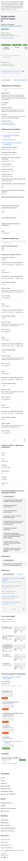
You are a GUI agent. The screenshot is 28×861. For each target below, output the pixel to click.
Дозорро (3, 805)
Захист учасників (5, 825)
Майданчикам (5, 822)
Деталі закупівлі (6, 80)
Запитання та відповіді (7, 830)
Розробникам (4, 820)
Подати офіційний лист (6, 847)
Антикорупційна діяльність (8, 828)
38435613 (3, 104)
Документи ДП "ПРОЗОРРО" (8, 794)
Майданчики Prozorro (7, 803)
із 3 (14, 609)
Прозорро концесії (6, 788)
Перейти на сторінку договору (9, 763)
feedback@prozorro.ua (6, 845)
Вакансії (3, 780)
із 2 (14, 440)
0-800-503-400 (4, 842)
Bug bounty (4, 783)
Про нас (3, 778)
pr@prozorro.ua (4, 855)
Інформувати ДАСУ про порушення (11, 71)
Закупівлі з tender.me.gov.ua (8, 808)
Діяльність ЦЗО (5, 811)
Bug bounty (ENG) (5, 786)
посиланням (14, 9)
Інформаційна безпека (7, 791)
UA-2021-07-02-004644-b (8, 24)
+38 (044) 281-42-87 (6, 839)
